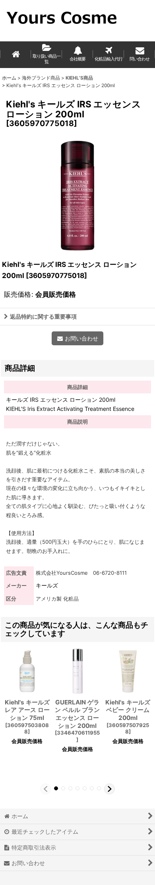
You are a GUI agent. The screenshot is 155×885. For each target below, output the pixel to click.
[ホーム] (15, 54)
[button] (45, 789)
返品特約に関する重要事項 (43, 316)
